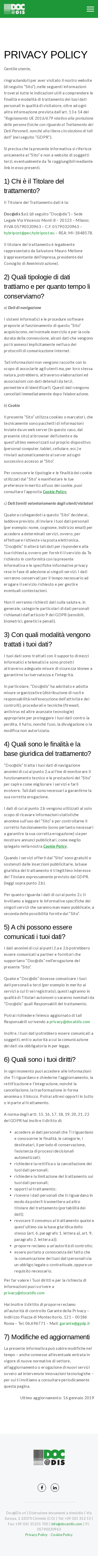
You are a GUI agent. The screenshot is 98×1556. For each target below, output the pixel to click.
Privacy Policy (36, 1535)
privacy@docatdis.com (70, 1021)
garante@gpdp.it (75, 1323)
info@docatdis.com (66, 1524)
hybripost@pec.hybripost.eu (29, 232)
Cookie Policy (54, 491)
